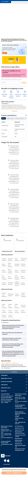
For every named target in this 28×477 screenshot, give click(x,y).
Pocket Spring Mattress (23, 295)
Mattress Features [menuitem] (20, 118)
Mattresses (15, 363)
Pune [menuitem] (3, 1)
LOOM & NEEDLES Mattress (17, 283)
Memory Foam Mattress (4, 295)
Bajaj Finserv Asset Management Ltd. (20, 449)
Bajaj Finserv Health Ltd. (20, 446)
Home (2, 363)
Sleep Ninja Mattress (10, 265)
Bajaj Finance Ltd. (19, 430)
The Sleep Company (4, 277)
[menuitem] (5, 1)
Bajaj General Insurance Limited (20, 432)
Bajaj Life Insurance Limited (20, 435)
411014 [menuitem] (6, 1)
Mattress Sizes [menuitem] (10, 118)
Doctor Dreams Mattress (10, 271)
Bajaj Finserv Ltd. (19, 428)
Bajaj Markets (18, 438)
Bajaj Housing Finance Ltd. (18, 441)
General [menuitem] (3, 118)
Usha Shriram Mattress (17, 277)
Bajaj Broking (18, 443)
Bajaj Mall (8, 363)
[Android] (5, 460)
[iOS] (8, 460)
